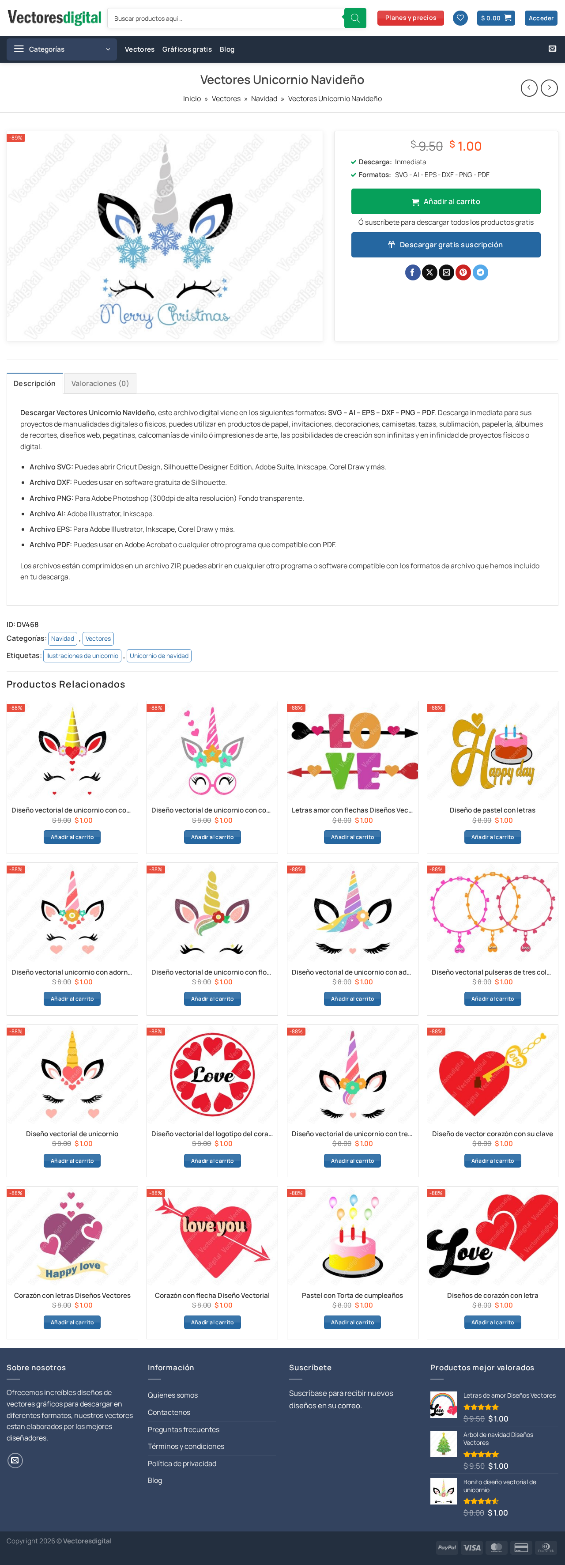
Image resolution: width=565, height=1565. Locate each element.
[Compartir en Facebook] (413, 272)
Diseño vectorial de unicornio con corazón (72, 810)
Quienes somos (173, 1395)
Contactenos (169, 1412)
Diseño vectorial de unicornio (72, 1134)
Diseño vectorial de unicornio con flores (212, 972)
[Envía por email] (446, 272)
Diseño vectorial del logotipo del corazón (212, 1134)
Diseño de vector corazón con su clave (492, 1134)
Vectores (139, 49)
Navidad (264, 98)
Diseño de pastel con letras (492, 810)
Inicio (192, 98)
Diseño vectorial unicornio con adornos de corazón (72, 972)
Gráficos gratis (187, 49)
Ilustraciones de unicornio (82, 655)
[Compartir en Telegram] (480, 272)
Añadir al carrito (452, 201)
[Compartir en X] (429, 272)
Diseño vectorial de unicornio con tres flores (353, 1134)
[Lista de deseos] (460, 18)
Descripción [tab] (35, 383)
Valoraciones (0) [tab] (100, 383)
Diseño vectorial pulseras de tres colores (493, 972)
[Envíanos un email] (552, 49)
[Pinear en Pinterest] (463, 272)
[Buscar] (355, 18)
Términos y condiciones (186, 1446)
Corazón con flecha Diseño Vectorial (212, 1295)
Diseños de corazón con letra (493, 1295)
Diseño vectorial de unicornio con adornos (353, 972)
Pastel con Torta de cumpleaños (352, 1295)
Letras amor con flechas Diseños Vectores (353, 810)
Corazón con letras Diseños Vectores (72, 1295)
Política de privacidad (182, 1463)
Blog (227, 49)
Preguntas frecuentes (183, 1429)
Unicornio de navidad (159, 655)
